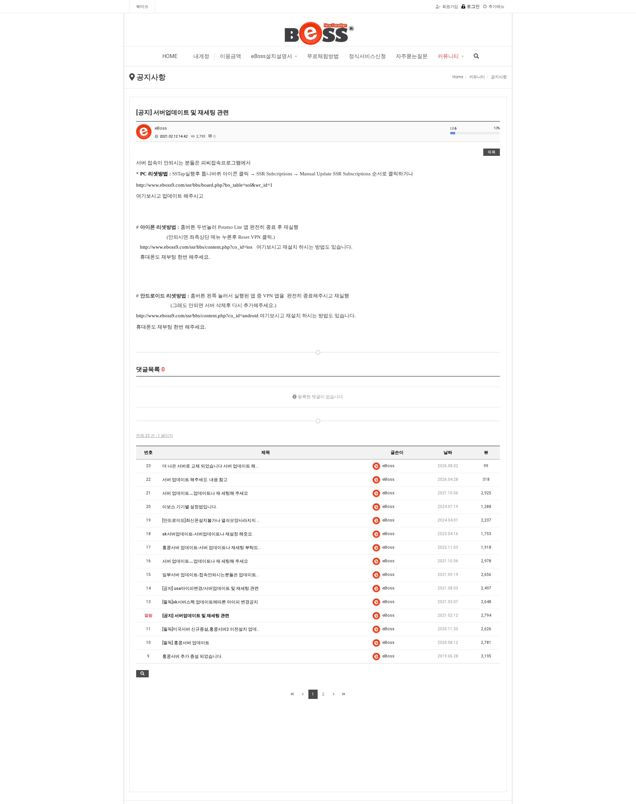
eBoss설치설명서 (271, 56)
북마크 (142, 6)
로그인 (473, 6)
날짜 (448, 452)
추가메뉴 (496, 6)
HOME (169, 56)
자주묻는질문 (412, 56)
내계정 (200, 56)
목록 (492, 152)
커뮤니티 (448, 56)
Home (457, 77)
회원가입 (450, 6)
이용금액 (230, 56)
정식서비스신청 (367, 56)
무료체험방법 (323, 56)
